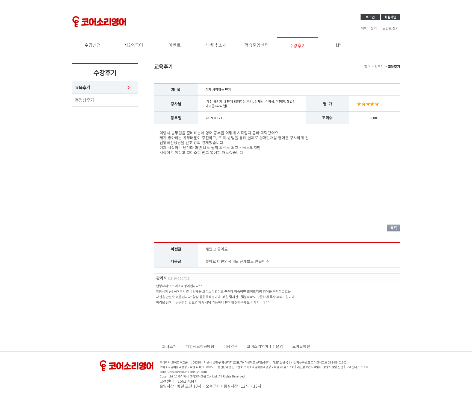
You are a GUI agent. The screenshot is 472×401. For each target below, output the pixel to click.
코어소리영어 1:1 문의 (265, 346)
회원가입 (390, 16)
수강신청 (92, 45)
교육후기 (82, 87)
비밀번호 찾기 (389, 28)
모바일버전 (301, 346)
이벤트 (175, 45)
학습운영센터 (256, 45)
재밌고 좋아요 (216, 249)
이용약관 (230, 346)
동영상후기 (84, 100)
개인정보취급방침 (200, 346)
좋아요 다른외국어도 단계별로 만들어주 (237, 261)
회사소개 (169, 346)
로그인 (370, 16)
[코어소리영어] (99, 17)
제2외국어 (133, 45)
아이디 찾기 (369, 28)
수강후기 (297, 45)
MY (338, 45)
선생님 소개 (215, 45)
